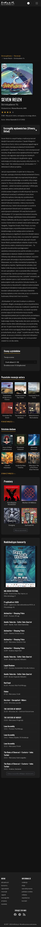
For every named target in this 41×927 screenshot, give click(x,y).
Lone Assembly (9, 726)
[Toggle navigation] (37, 3)
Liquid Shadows (9, 665)
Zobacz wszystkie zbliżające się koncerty (20, 773)
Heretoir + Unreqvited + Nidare (15, 700)
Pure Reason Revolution (11, 503)
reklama (24, 895)
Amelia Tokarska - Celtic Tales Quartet (18, 622)
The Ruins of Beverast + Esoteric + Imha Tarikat (18, 753)
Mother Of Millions (29, 503)
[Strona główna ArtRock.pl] (8, 3)
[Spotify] (19, 914)
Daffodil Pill (29, 525)
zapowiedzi (5, 889)
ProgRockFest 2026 (11, 602)
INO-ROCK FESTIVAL (11, 591)
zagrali (3, 895)
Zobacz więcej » (7, 473)
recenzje (4, 892)
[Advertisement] (20, 29)
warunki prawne (27, 889)
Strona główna (6, 56)
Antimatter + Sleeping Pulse (14, 613)
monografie (5, 898)
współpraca (26, 898)
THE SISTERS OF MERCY (12, 708)
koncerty (4, 885)
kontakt (24, 901)
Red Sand (7, 682)
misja (23, 885)
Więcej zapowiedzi (20, 530)
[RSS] (24, 914)
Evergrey (12, 525)
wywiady (4, 904)
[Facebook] (15, 914)
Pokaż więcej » (7, 422)
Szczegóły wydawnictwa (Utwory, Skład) (19, 129)
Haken (6, 691)
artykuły (4, 901)
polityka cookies (27, 892)
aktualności (5, 882)
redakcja (24, 882)
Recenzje (17, 56)
